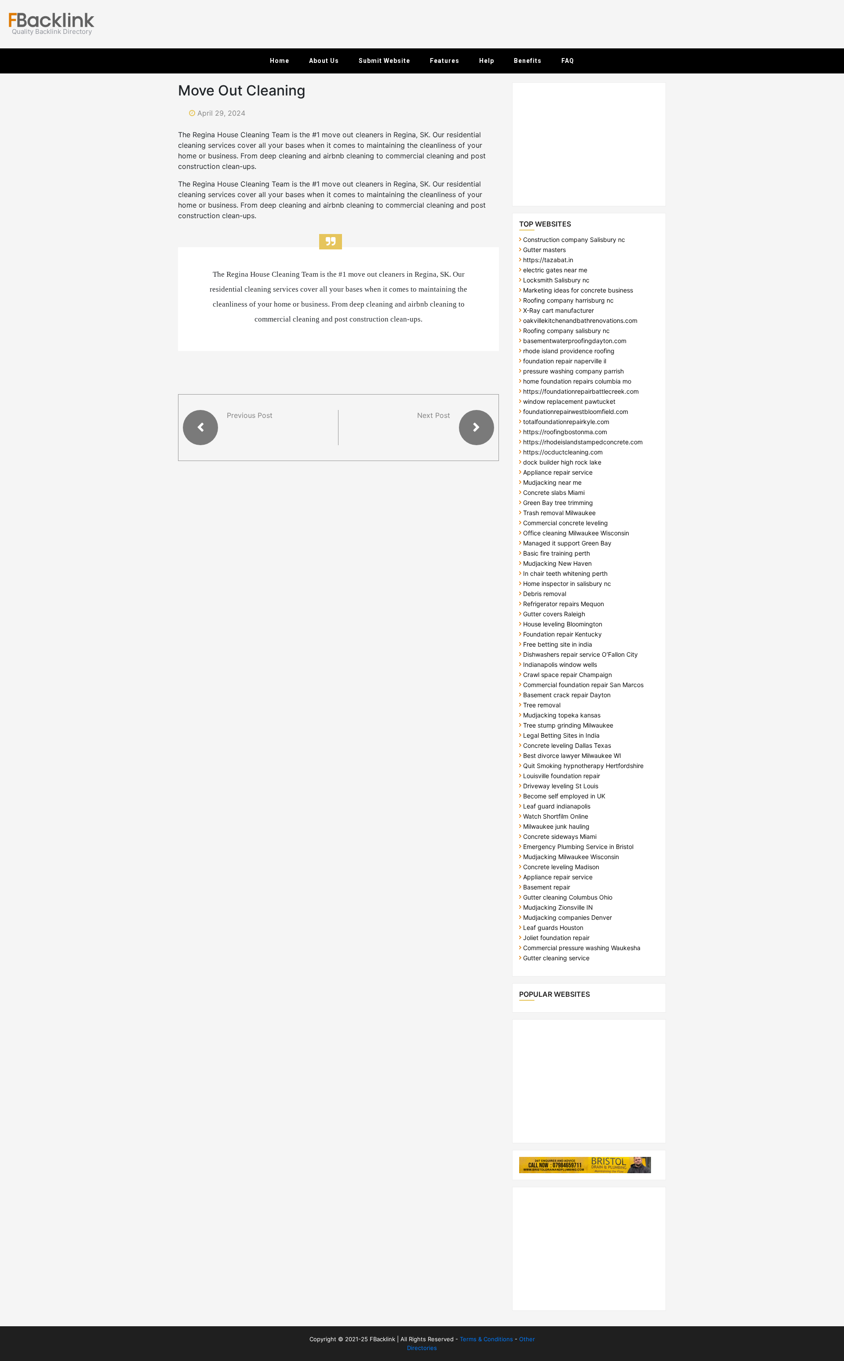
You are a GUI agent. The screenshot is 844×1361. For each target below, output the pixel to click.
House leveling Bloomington (562, 624)
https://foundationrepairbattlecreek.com (581, 391)
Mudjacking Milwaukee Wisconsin (571, 856)
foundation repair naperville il (564, 361)
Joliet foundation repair (556, 937)
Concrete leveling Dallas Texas (567, 745)
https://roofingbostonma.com (565, 431)
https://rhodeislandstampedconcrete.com (583, 442)
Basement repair (546, 887)
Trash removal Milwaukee (559, 512)
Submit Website (384, 60)
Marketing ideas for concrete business (578, 290)
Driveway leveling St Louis (560, 786)
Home (279, 60)
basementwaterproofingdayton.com (574, 340)
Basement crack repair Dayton (567, 695)
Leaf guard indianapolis (556, 806)
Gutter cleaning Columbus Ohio (567, 897)
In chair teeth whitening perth (565, 573)
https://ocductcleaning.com (563, 452)
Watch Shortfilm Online (555, 816)
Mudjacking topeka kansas (561, 715)
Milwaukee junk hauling (556, 826)
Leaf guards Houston (553, 927)
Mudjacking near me (552, 482)
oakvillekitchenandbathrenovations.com (580, 320)
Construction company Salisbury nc (574, 239)
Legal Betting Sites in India (561, 735)
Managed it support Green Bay (567, 543)
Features (444, 60)
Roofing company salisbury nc (566, 330)
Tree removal (541, 705)
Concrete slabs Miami (554, 492)
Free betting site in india (557, 644)
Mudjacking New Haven (557, 563)
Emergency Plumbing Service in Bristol (578, 846)
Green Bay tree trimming (558, 502)
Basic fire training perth (556, 553)
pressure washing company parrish (573, 371)
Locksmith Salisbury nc (556, 280)
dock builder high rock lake (562, 462)
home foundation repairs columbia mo (577, 381)
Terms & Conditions (486, 1339)
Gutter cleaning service (556, 958)
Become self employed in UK (564, 796)
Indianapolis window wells (560, 664)
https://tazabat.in (548, 259)
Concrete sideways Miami (560, 836)
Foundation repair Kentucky (562, 634)
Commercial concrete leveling (565, 523)
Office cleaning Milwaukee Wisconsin (576, 533)
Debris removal (544, 593)
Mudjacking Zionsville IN (558, 907)
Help (486, 60)
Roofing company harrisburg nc (568, 300)
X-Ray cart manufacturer (558, 310)
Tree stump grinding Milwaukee (568, 725)
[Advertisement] (617, 24)
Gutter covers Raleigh (554, 614)
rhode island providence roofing (569, 351)
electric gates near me (555, 270)
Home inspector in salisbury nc (567, 583)
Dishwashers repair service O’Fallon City (580, 654)
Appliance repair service (558, 472)
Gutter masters (544, 249)
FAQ (567, 60)
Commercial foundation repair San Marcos (583, 684)
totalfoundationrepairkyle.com (566, 421)
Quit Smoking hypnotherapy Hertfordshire (583, 765)
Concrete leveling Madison (561, 867)
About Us (324, 60)
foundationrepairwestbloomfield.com (575, 411)
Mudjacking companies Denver (567, 917)
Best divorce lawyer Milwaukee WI (572, 755)
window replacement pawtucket (569, 401)
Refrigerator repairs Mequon (563, 603)
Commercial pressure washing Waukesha (581, 947)
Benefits (528, 60)
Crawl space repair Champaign (567, 674)
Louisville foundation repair (561, 775)
